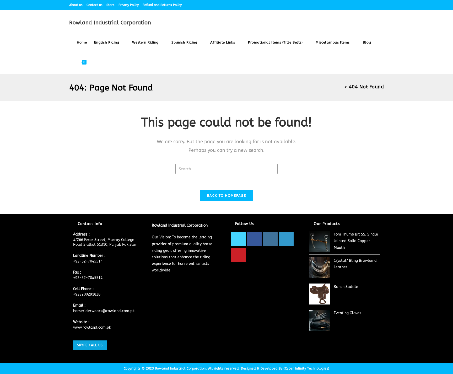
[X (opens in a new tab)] (346, 5)
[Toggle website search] (95, 62)
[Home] (341, 87)
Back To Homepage (226, 195)
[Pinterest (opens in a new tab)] (358, 5)
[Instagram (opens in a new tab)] (364, 5)
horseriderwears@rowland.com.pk (103, 311)
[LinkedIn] (286, 239)
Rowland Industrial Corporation (110, 23)
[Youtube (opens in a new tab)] (381, 5)
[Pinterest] (238, 255)
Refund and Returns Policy (162, 5)
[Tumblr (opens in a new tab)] (376, 5)
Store (110, 5)
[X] (238, 239)
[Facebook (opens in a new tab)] (352, 5)
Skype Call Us (90, 345)
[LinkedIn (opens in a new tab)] (370, 5)
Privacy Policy (128, 5)
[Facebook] (254, 239)
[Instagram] (270, 239)
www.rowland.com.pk (92, 327)
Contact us (95, 5)
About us (76, 5)
